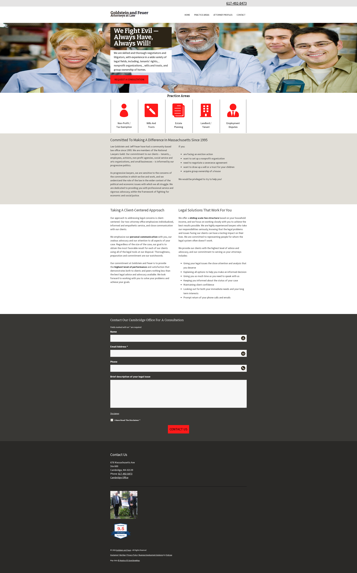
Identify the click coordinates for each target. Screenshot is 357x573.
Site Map (122, 555)
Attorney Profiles (223, 15)
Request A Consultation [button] (129, 79)
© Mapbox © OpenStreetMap (129, 560)
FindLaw (169, 555)
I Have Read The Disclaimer (127, 420)
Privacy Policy (132, 555)
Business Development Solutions (151, 555)
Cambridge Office (119, 477)
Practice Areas (201, 15)
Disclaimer (114, 413)
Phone (113, 361)
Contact (241, 15)
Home (187, 15)
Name (113, 331)
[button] (354, 553)
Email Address (119, 346)
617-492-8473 (236, 3)
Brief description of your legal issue (130, 376)
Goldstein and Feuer (123, 550)
